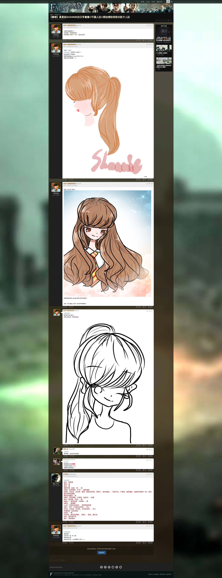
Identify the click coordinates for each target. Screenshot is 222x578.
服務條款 (156, 574)
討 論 (147, 1)
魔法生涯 (159, 1)
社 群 (153, 1)
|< (156, 20)
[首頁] (66, 6)
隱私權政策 (162, 574)
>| (171, 20)
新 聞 (142, 1)
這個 (66, 54)
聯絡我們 (169, 574)
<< (160, 20)
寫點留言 (101, 552)
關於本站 (151, 574)
